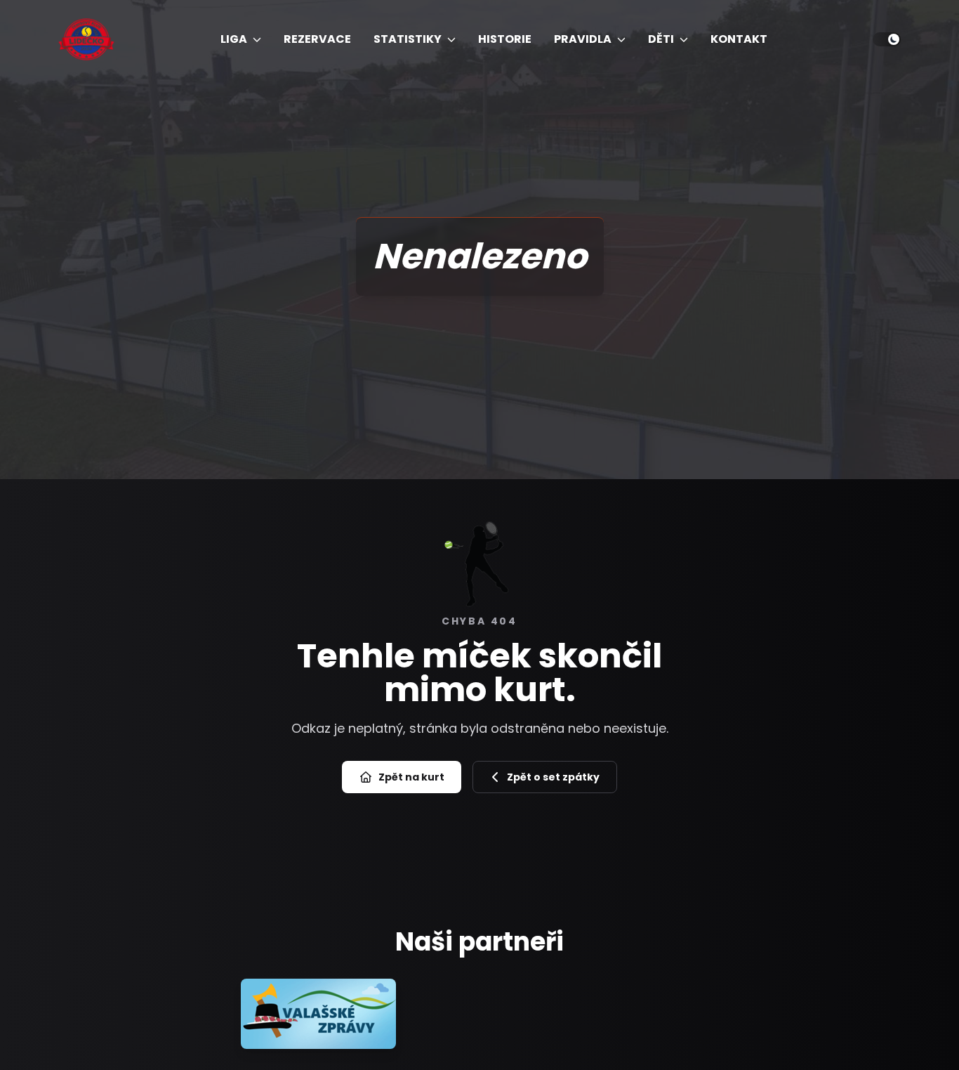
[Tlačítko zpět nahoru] (922, 1033)
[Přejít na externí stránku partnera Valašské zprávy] (318, 1014)
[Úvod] (86, 39)
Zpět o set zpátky (553, 777)
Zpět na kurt (411, 777)
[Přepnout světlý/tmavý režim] (887, 39)
